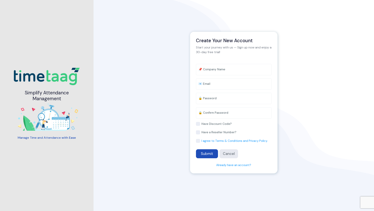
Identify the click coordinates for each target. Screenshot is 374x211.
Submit (207, 153)
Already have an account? (233, 165)
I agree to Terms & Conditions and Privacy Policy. (234, 141)
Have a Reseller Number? (218, 132)
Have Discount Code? (216, 124)
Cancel (229, 153)
